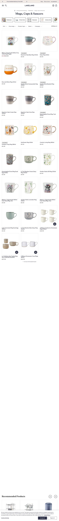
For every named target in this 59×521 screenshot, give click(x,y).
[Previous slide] (50, 496)
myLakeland (54, 1)
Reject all (52, 518)
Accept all (42, 518)
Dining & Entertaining (22, 10)
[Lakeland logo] (29, 5)
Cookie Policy (47, 515)
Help (42, 1)
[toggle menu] (3, 5)
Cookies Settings (5, 517)
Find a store (47, 1)
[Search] (6, 5)
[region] (29, 515)
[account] (53, 5)
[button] (3, 1)
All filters (53, 26)
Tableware (30, 10)
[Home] (14, 10)
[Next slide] (55, 496)
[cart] (56, 5)
